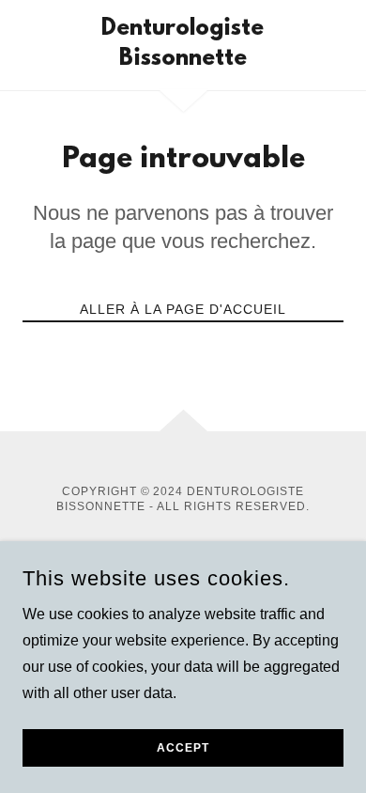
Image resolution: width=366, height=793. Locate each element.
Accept (183, 747)
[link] (182, 45)
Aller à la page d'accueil (183, 309)
